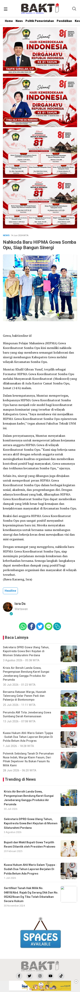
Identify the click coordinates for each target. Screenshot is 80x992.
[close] (76, 981)
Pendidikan (64, 21)
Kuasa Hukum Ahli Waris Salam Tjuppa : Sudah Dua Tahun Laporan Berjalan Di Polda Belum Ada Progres (30, 869)
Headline (10, 591)
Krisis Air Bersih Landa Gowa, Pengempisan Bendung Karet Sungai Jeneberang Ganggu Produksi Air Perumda (29, 798)
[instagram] (40, 976)
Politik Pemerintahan (39, 21)
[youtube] (50, 976)
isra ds (20, 603)
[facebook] (19, 976)
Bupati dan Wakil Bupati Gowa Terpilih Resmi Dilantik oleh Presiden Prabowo (29, 844)
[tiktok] (61, 976)
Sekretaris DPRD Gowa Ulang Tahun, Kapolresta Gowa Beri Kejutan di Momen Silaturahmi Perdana (30, 823)
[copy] (57, 626)
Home (9, 21)
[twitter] (29, 976)
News (19, 21)
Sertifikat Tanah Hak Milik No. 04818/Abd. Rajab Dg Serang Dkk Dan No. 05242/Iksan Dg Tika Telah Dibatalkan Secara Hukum (31, 894)
